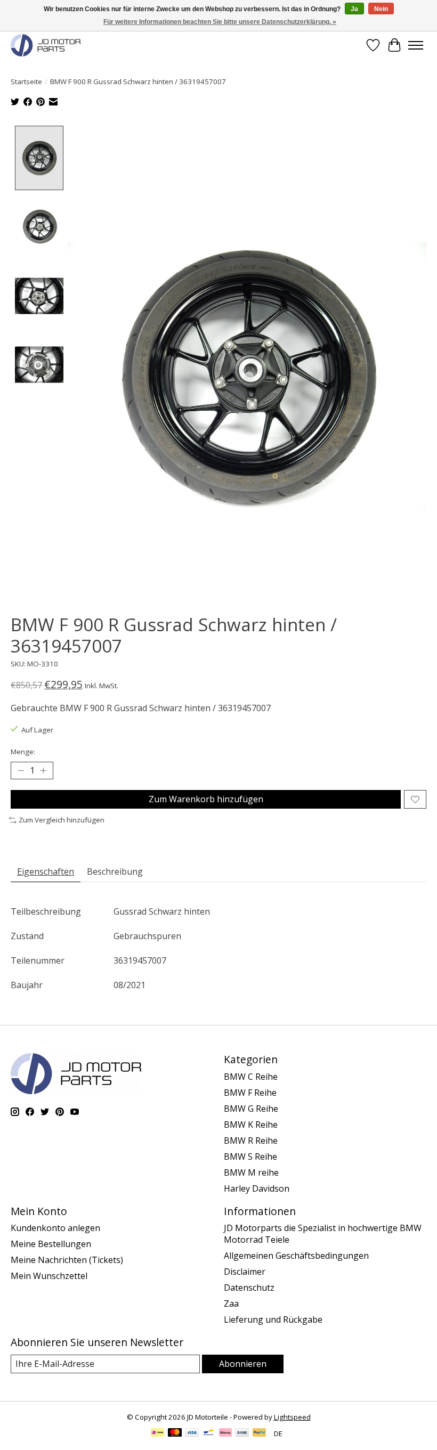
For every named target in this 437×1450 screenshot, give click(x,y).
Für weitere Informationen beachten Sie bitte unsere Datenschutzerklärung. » (219, 22)
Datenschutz (249, 1287)
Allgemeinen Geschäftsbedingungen (296, 1255)
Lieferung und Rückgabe (273, 1319)
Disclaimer (244, 1271)
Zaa (231, 1303)
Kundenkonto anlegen (55, 1228)
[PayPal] (259, 1433)
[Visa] (192, 1433)
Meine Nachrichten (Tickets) (67, 1260)
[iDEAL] (157, 1433)
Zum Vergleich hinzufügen (61, 820)
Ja (354, 9)
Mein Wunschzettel (49, 1276)
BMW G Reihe (251, 1108)
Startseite (26, 81)
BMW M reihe (251, 1172)
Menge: (23, 751)
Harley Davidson (256, 1188)
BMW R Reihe (251, 1140)
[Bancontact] (208, 1433)
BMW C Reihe (251, 1076)
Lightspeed (292, 1417)
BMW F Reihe (250, 1092)
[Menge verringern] (21, 771)
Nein (381, 9)
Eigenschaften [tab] (45, 871)
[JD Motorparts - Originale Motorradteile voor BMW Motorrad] (45, 45)
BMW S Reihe (250, 1156)
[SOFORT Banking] (225, 1433)
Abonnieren (242, 1364)
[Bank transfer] (242, 1433)
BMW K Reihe (251, 1124)
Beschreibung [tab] (115, 871)
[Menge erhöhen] (43, 771)
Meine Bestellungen (51, 1244)
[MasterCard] (175, 1433)
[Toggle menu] (415, 45)
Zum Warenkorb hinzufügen (206, 799)
